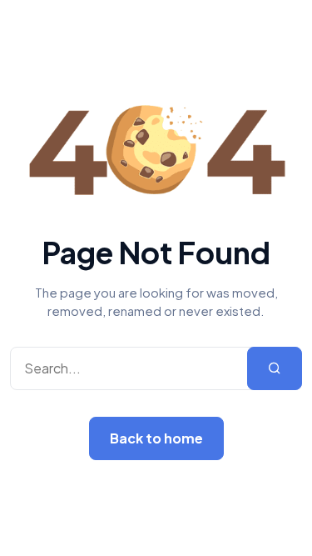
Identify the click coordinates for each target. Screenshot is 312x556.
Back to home (156, 438)
